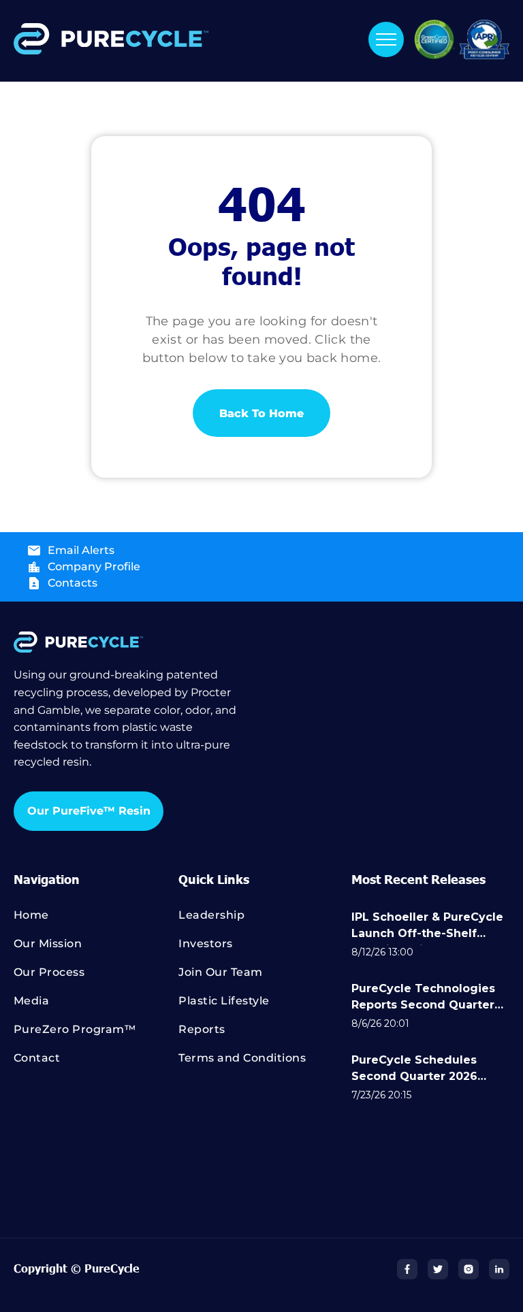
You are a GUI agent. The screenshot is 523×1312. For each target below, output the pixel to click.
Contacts (72, 582)
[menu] (386, 39)
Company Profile (94, 566)
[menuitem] (96, 921)
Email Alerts (81, 550)
